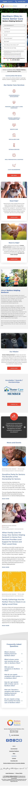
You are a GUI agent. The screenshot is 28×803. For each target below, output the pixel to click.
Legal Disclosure (10, 799)
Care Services (14, 774)
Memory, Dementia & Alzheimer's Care (14, 118)
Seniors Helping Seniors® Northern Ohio (14, 756)
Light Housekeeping (14, 169)
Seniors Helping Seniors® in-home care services (12, 496)
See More (14, 175)
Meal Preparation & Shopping (14, 159)
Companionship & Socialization (14, 96)
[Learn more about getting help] (14, 190)
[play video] (14, 340)
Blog (14, 779)
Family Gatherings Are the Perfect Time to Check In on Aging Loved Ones (13, 627)
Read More (5, 524)
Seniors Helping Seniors (18, 521)
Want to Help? (14, 243)
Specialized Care (14, 139)
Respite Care (14, 129)
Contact (14, 784)
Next (25, 440)
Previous (3, 440)
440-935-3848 (21, 1)
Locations (9, 69)
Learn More (14, 217)
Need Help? (14, 201)
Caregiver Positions (14, 777)
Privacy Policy (19, 799)
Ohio (14, 69)
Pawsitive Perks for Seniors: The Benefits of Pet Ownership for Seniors (13, 502)
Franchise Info (14, 786)
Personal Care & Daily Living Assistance (14, 107)
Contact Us (14, 404)
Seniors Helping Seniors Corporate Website (14, 789)
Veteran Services (14, 149)
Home (4, 69)
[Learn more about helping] (14, 232)
